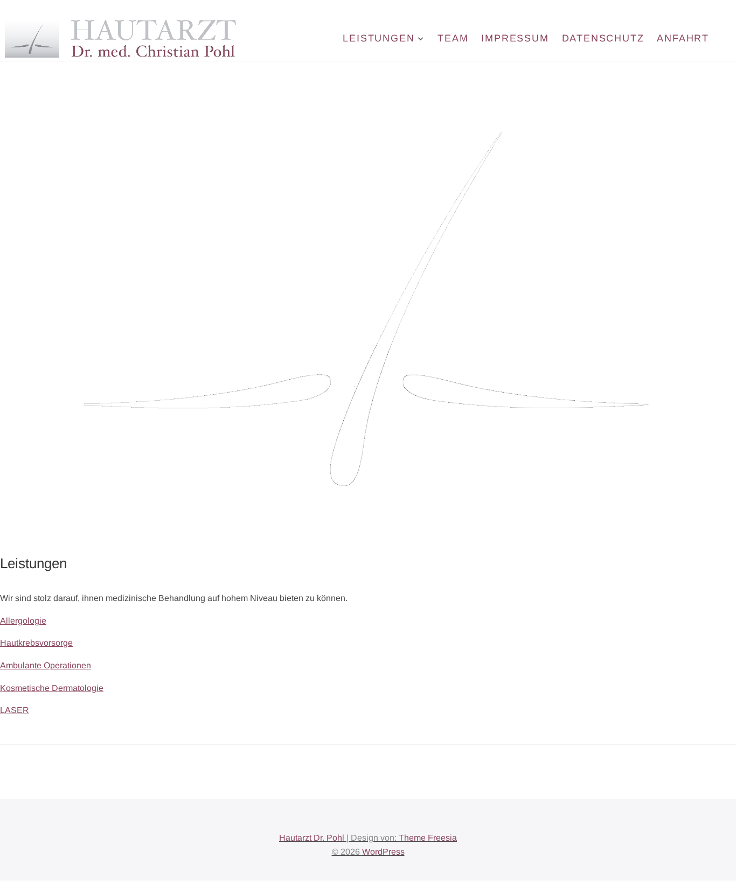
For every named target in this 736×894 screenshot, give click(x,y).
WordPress (383, 851)
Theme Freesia (428, 837)
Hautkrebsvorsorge (36, 642)
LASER (14, 710)
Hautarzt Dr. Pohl (311, 837)
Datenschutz (603, 38)
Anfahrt (683, 38)
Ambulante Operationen (45, 665)
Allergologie (23, 620)
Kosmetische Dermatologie (51, 688)
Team (453, 38)
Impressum (514, 38)
